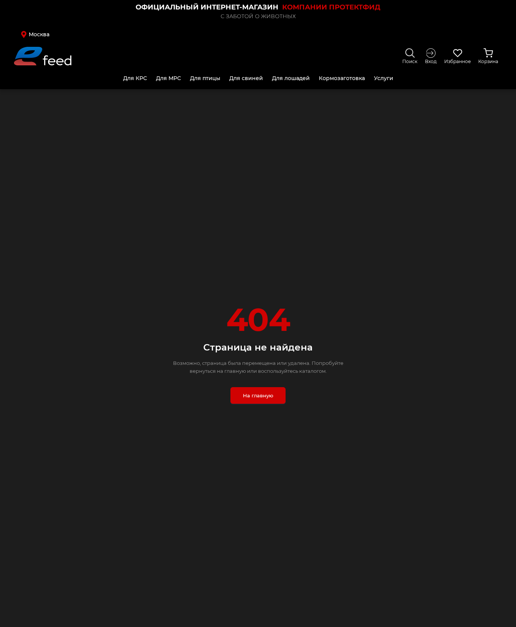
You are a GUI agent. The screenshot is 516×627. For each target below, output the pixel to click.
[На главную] (42, 56)
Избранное (457, 61)
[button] (73, 34)
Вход (431, 61)
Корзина (488, 61)
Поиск (409, 61)
